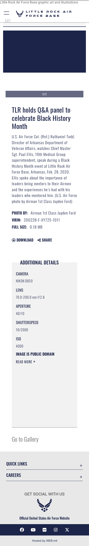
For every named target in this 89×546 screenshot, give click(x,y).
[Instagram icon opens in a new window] (56, 530)
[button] (6, 13)
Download (24, 240)
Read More (24, 361)
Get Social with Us (44, 494)
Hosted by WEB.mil (44, 540)
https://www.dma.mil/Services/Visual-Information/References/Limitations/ (41, 420)
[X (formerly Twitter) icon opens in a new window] (67, 530)
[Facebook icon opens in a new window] (22, 530)
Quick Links (16, 464)
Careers (13, 475)
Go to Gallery (25, 438)
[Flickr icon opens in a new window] (44, 530)
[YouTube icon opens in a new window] (33, 530)
